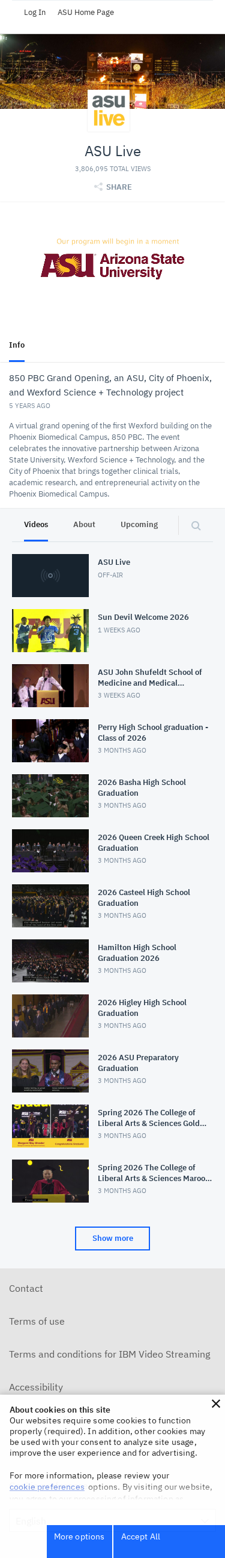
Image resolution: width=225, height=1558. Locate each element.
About (84, 524)
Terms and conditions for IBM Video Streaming (109, 1354)
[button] (216, 1403)
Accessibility (36, 1387)
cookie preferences (47, 1486)
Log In (35, 12)
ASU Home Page (86, 12)
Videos (36, 524)
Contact (26, 1288)
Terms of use (37, 1321)
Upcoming (139, 524)
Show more (112, 1238)
